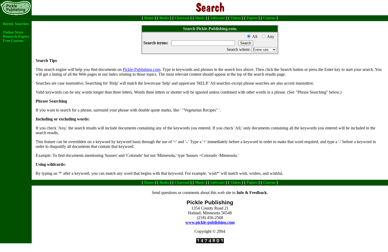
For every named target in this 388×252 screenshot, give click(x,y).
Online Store (13, 32)
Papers (252, 18)
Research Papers (16, 36)
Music (200, 18)
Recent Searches (16, 24)
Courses (269, 18)
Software (217, 18)
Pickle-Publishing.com (141, 69)
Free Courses (13, 41)
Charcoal (182, 18)
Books (164, 18)
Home (149, 18)
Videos (235, 18)
